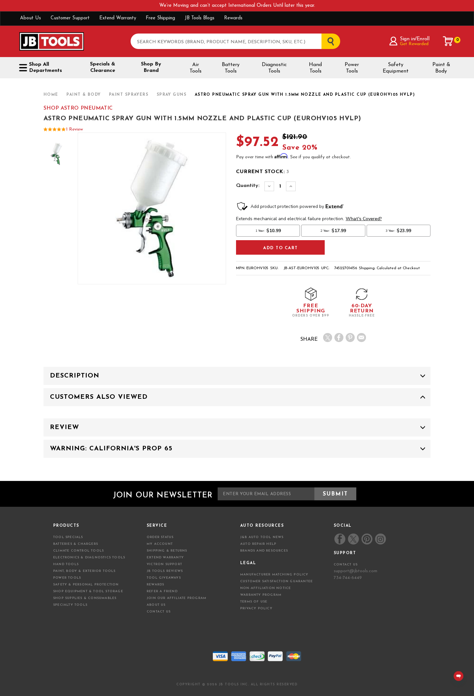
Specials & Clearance (102, 67)
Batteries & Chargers (75, 544)
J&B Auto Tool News (262, 537)
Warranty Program (260, 595)
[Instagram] (380, 539)
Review (64, 427)
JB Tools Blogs (199, 18)
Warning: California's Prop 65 (111, 449)
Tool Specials (68, 537)
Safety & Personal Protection (86, 584)
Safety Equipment (396, 68)
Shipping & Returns (167, 551)
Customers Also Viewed (99, 397)
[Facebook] (338, 337)
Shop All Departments (45, 67)
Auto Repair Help (258, 544)
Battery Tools (231, 68)
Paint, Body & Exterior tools (84, 571)
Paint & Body (441, 68)
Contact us (346, 564)
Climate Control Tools (78, 551)
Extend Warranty (117, 18)
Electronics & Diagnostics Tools (89, 557)
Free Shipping (160, 18)
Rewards (233, 18)
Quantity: (248, 185)
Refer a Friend (162, 591)
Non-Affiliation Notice (265, 588)
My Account (160, 544)
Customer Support (70, 18)
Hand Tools (315, 68)
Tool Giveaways (164, 578)
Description (74, 376)
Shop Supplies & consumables (84, 598)
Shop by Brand (151, 67)
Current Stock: (262, 171)
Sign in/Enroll (414, 39)
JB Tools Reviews (165, 571)
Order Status (160, 537)
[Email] (361, 337)
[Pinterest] (350, 337)
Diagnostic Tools (274, 68)
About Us (30, 18)
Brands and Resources (264, 551)
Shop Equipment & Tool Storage (88, 591)
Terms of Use (253, 601)
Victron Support (164, 564)
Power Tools (352, 68)
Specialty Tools (70, 605)
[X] (327, 337)
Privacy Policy (256, 608)
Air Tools (196, 68)
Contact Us (159, 611)
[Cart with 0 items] (448, 41)
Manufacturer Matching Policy (274, 574)
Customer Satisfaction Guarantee (276, 581)
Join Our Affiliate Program (176, 598)
